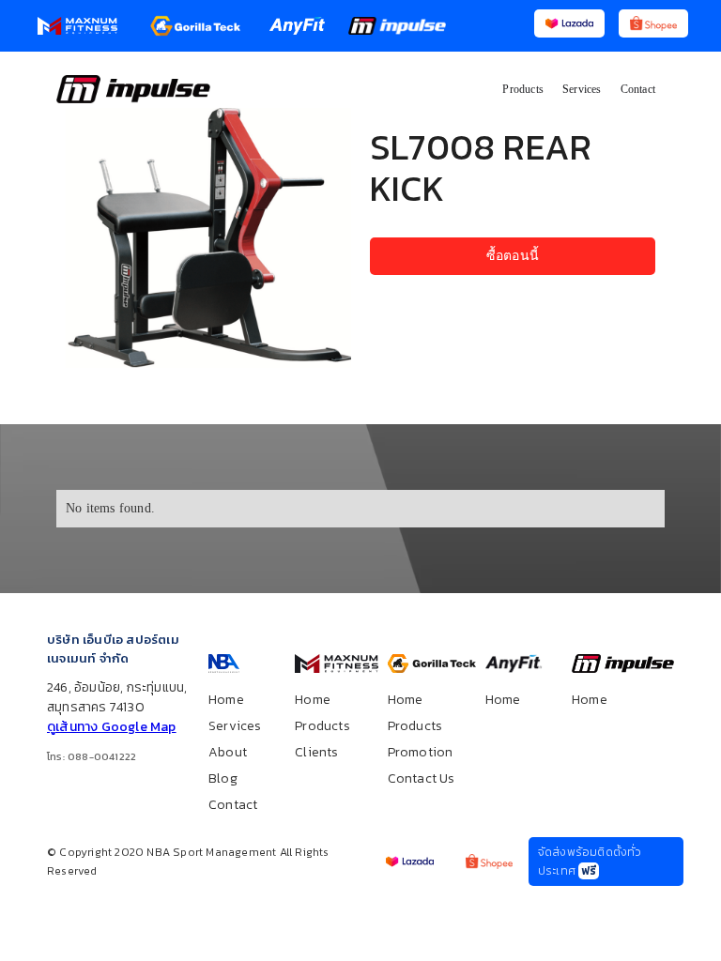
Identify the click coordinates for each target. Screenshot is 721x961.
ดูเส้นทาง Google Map (111, 727)
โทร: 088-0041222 (91, 756)
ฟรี (588, 870)
